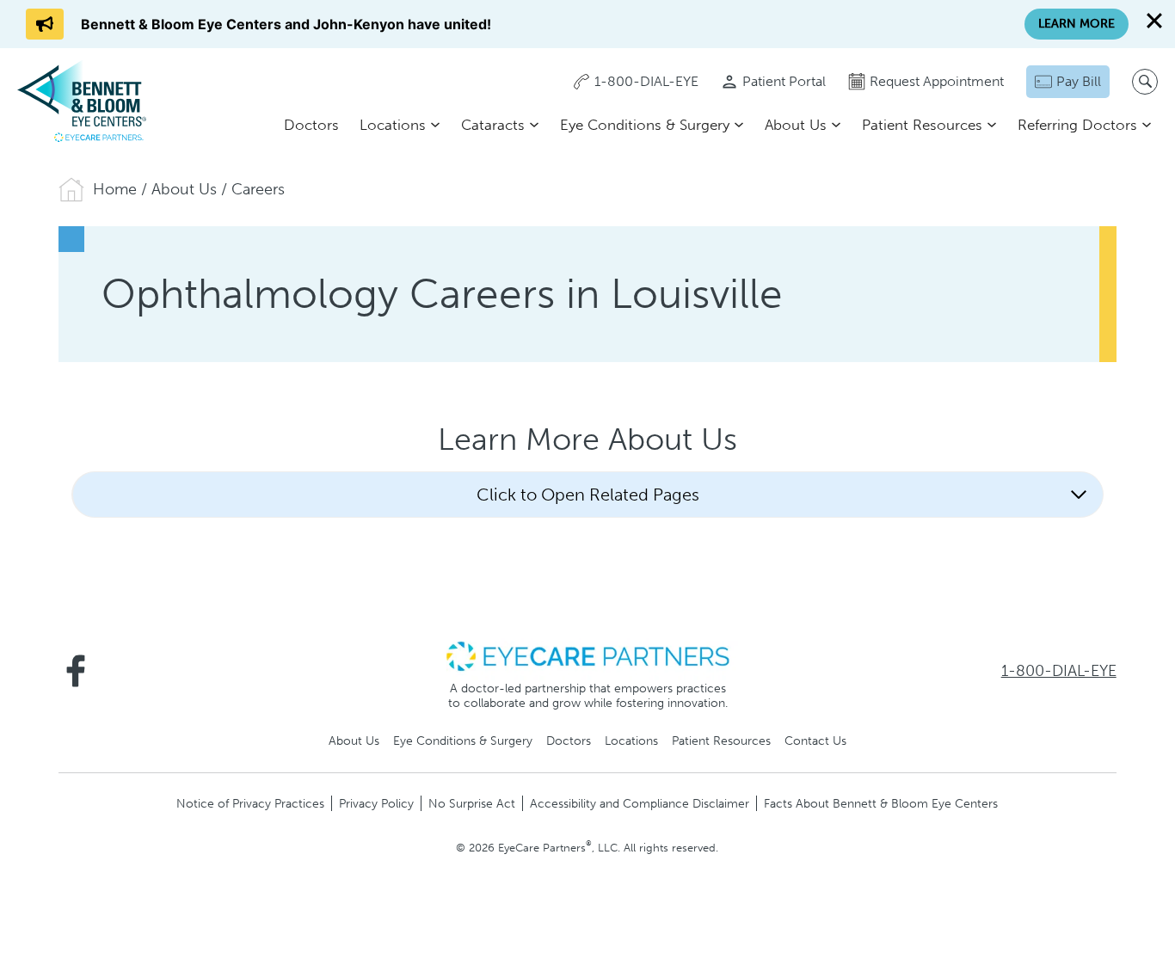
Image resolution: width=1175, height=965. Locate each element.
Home (115, 189)
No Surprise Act (471, 803)
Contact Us (815, 740)
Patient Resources (922, 124)
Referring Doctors (1077, 124)
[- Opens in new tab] (587, 655)
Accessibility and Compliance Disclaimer (639, 803)
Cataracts (493, 124)
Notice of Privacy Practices (250, 803)
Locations (393, 124)
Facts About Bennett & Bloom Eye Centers (881, 803)
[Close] (1154, 20)
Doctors (311, 124)
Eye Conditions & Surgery (644, 124)
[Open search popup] (1145, 82)
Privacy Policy (376, 803)
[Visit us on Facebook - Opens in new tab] (75, 671)
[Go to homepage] (81, 100)
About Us (796, 124)
